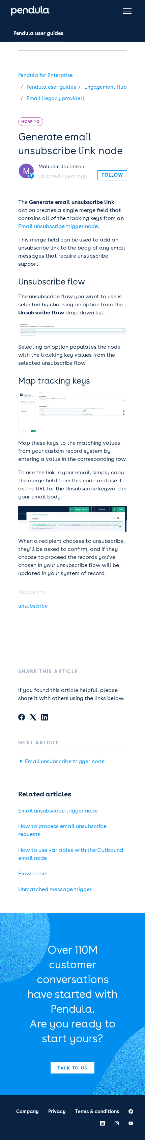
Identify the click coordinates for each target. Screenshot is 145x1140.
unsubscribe (33, 606)
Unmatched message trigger (55, 889)
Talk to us (72, 1067)
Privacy (57, 1111)
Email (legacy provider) (55, 98)
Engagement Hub (105, 87)
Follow (112, 175)
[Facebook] (21, 718)
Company (27, 1111)
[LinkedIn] (44, 718)
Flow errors (33, 873)
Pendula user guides (38, 33)
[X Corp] (33, 718)
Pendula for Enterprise (45, 75)
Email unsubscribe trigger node (58, 226)
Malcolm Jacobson (61, 167)
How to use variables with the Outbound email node (70, 854)
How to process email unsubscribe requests (62, 830)
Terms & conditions (97, 1111)
